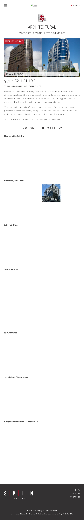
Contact (76, 5)
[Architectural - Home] (34, 5)
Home (77, 490)
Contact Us (75, 497)
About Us (76, 493)
